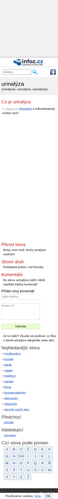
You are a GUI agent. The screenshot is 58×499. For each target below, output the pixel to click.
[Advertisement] (29, 29)
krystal (8, 359)
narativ (9, 381)
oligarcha (10, 404)
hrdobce (10, 376)
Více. (38, 496)
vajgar (8, 370)
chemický (25, 108)
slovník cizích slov (16, 409)
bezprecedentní (15, 392)
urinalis (9, 422)
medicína (11, 108)
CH (21, 456)
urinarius (10, 435)
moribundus (12, 353)
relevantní (11, 398)
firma (7, 387)
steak (8, 364)
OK (48, 496)
